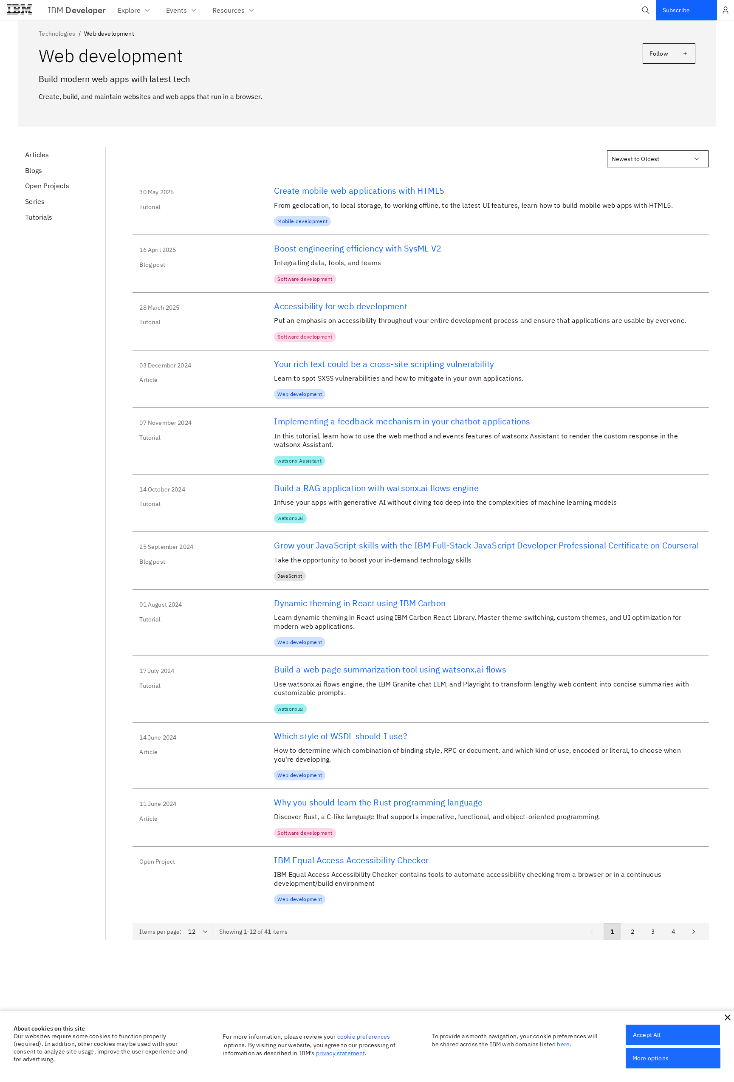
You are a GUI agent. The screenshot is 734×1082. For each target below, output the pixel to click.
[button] (645, 10)
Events (176, 10)
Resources (228, 10)
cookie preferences (363, 1036)
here (563, 1044)
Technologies (57, 33)
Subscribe (676, 10)
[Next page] (693, 931)
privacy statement (340, 1053)
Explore (129, 10)
